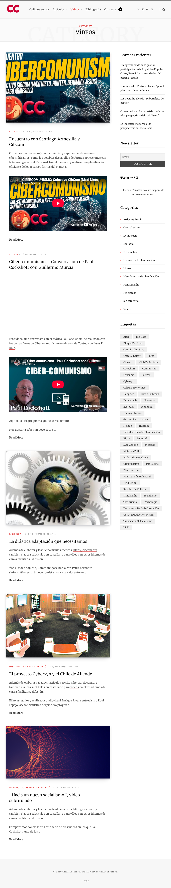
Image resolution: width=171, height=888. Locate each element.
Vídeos (13, 131)
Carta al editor (131, 227)
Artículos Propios (133, 219)
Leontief (142, 438)
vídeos (74, 554)
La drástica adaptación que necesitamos (48, 541)
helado (127, 425)
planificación (131, 470)
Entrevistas (130, 252)
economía (146, 406)
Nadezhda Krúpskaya (135, 457)
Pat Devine (152, 463)
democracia (130, 400)
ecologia (149, 400)
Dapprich (128, 394)
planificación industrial (137, 476)
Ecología (15, 534)
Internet (144, 425)
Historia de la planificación (28, 666)
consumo (128, 374)
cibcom (127, 362)
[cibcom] (14, 9)
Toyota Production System (138, 514)
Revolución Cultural (135, 489)
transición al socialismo (137, 521)
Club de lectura (148, 362)
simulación (130, 495)
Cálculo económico (134, 387)
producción (130, 482)
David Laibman (150, 394)
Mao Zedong (130, 444)
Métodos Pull (131, 451)
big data (141, 336)
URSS (126, 527)
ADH (126, 336)
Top (86, 881)
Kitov (126, 438)
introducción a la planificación (141, 432)
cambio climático (133, 349)
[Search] (162, 9)
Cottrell (146, 374)
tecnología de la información (141, 508)
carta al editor (131, 355)
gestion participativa (135, 419)
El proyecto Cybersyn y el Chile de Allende (50, 674)
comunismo (149, 368)
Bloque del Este (132, 343)
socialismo (150, 495)
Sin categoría (131, 300)
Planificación (131, 284)
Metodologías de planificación (30, 787)
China (151, 355)
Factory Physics (132, 413)
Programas (129, 292)
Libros (127, 268)
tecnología (150, 502)
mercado (150, 444)
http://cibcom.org (85, 550)
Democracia (130, 235)
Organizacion (131, 463)
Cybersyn (128, 381)
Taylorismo (130, 502)
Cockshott (129, 368)
